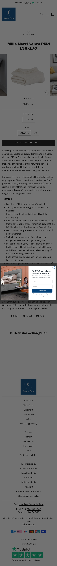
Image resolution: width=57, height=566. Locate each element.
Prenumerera (42, 290)
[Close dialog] (54, 267)
